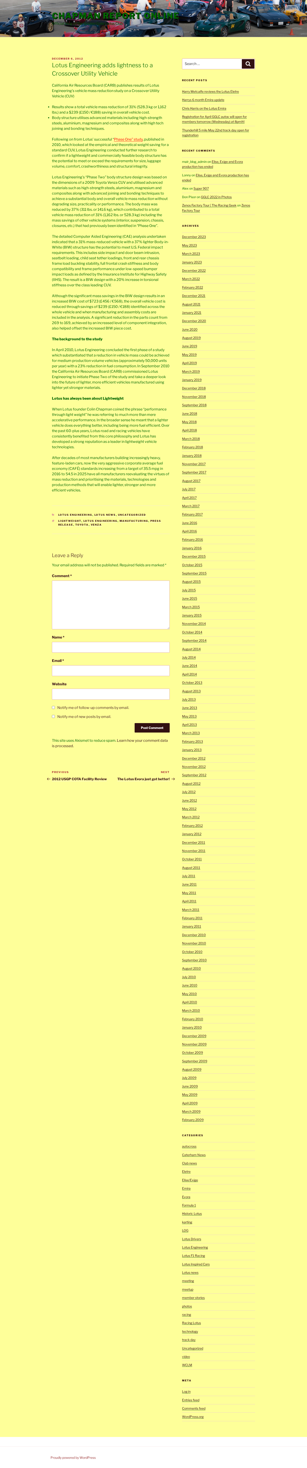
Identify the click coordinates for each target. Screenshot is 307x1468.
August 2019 (191, 338)
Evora (186, 1197)
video (186, 1356)
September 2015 (194, 573)
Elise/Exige (190, 1180)
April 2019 (189, 363)
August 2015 (191, 581)
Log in (186, 1391)
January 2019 (192, 380)
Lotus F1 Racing (193, 1255)
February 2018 (192, 447)
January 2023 (192, 262)
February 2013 (192, 741)
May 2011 (189, 893)
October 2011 (192, 859)
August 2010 (191, 968)
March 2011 (190, 910)
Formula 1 (189, 1205)
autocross (189, 1146)
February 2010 (192, 1019)
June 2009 (190, 1086)
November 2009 (194, 1044)
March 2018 (191, 439)
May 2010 (189, 994)
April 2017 (189, 498)
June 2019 (189, 346)
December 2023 (194, 237)
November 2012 (194, 767)
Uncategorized (132, 514)
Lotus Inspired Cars (196, 1264)
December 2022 (194, 270)
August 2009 (191, 1069)
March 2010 (191, 1010)
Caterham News (194, 1155)
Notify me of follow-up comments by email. (93, 708)
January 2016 (192, 548)
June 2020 (190, 329)
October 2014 (192, 632)
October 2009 (192, 1052)
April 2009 (190, 1103)
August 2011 (191, 868)
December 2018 (194, 388)
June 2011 (189, 884)
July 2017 (189, 489)
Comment (62, 576)
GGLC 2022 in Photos (216, 197)
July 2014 (189, 657)
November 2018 (194, 397)
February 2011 (192, 918)
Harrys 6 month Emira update (203, 100)
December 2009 (194, 1036)
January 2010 (192, 1027)
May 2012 (189, 809)
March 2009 (191, 1111)
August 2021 (191, 304)
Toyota (82, 524)
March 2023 (191, 253)
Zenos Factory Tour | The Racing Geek (209, 205)
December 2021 (193, 296)
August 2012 (191, 783)
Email (58, 661)
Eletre (186, 1171)
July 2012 (189, 792)
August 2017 (191, 481)
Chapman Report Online (115, 16)
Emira (186, 1188)
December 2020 (194, 321)
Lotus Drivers (191, 1239)
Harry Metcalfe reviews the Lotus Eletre (210, 91)
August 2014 (191, 649)
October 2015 (192, 565)
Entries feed (190, 1400)
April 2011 (189, 901)
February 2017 (192, 514)
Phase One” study (128, 139)
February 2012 (192, 825)
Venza (96, 524)
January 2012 (191, 834)
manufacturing (134, 520)
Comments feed (193, 1408)
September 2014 (194, 640)
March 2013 (191, 733)
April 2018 (189, 430)
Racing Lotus (191, 1323)
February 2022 (192, 287)
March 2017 (191, 506)
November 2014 (194, 623)
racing (186, 1314)
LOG (185, 1230)
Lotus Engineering (75, 514)
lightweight (69, 520)
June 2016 (189, 523)
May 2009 (189, 1094)
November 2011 (193, 851)
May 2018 (189, 422)
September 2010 (194, 960)
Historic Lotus (192, 1213)
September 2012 (194, 775)
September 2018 (194, 405)
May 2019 (189, 354)
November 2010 (194, 943)
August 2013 (191, 691)
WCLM (187, 1365)
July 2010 (189, 977)
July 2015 (189, 590)
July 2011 (188, 876)
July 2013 (189, 699)
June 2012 (189, 800)
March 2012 (191, 817)
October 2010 (192, 952)
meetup (187, 1289)
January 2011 (191, 926)
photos (187, 1306)
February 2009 (193, 1120)
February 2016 (192, 539)
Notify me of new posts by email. (84, 717)
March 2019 (191, 371)
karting (187, 1222)
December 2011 (193, 842)
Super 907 (201, 188)
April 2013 (189, 724)
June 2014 (189, 666)
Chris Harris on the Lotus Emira (204, 108)
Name (58, 637)
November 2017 (194, 464)
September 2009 (194, 1061)
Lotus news (105, 514)
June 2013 (189, 708)
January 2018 (192, 455)
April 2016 (189, 531)
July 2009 (189, 1078)
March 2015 (191, 607)
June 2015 (189, 598)
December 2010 (194, 935)
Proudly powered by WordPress (73, 1457)
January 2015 (192, 615)
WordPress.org (193, 1417)
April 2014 (189, 674)
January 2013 (192, 750)
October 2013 (192, 682)
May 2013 (189, 716)
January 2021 (191, 312)
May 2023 (189, 245)
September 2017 (194, 472)
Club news (189, 1163)
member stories (193, 1298)
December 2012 (193, 758)
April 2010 (189, 1002)
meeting (188, 1281)
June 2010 (189, 985)
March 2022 (191, 279)
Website (59, 684)
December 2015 (194, 556)
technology (190, 1331)
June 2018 (189, 413)
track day (189, 1340)
